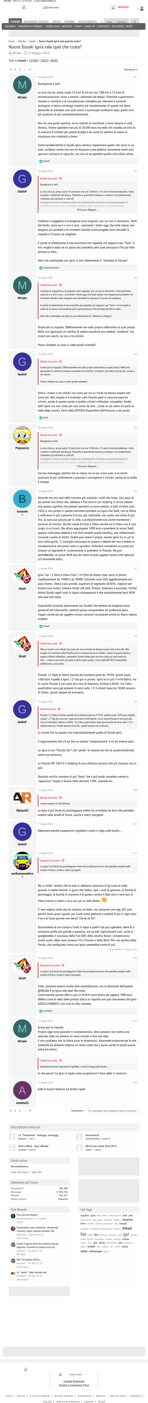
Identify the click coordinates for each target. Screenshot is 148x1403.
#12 (135, 853)
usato (84, 1251)
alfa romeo (102, 1215)
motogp (117, 1239)
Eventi (78, 26)
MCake (16, 53)
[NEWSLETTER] (25, 8)
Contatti (67, 1381)
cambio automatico (104, 1223)
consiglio (85, 1228)
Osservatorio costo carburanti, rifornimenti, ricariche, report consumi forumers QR (38, 1229)
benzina (128, 1219)
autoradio (107, 1220)
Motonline (100, 1396)
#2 (135, 171)
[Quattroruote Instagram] (115, 1369)
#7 (135, 568)
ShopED (101, 1402)
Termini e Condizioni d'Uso (74, 1385)
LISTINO (33, 60)
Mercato (67, 26)
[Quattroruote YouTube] (124, 1369)
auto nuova (86, 1220)
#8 (135, 636)
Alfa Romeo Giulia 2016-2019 (101, 1146)
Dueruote (21, 1396)
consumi (117, 1228)
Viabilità (89, 26)
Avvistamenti (92, 1135)
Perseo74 (63, 1199)
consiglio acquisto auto (101, 1228)
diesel (127, 1228)
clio (116, 1223)
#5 (135, 427)
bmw (83, 1223)
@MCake (43, 990)
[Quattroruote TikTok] (119, 1369)
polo (120, 1242)
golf (120, 1235)
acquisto (85, 1215)
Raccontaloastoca (19, 1166)
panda (102, 1242)
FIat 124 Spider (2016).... (30, 1259)
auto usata (97, 1220)
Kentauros (22, 1138)
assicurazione (114, 1215)
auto (131, 1215)
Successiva (129, 69)
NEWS (54, 60)
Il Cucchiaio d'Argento (40, 1396)
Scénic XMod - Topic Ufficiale (33, 1146)
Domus (9, 1396)
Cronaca (10, 26)
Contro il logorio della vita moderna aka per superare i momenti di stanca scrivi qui (38, 1245)
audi (125, 1215)
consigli (123, 1223)
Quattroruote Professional (68, 1402)
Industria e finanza (30, 26)
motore (125, 1239)
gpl (126, 1234)
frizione (103, 1235)
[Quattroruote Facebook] (111, 1369)
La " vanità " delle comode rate (32, 1272)
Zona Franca (22, 1238)
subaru (105, 1246)
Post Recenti (19, 1209)
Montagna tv (136, 1396)
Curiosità (103, 26)
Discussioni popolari (25, 1127)
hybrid (90, 1239)
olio (90, 1242)
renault (91, 1246)
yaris (106, 1251)
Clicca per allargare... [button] (87, 209)
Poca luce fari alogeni (27, 1214)
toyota (125, 1246)
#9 (135, 701)
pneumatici (112, 1242)
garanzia (113, 1235)
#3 (135, 277)
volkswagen (95, 1251)
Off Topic (21, 1254)
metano (108, 1239)
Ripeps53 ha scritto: (50, 860)
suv (111, 1246)
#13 (135, 958)
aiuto (93, 1215)
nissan (84, 1242)
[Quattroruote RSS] (132, 1369)
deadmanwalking (93, 1138)
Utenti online (19, 1160)
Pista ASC (47, 1402)
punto (83, 1246)
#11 (135, 824)
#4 (135, 354)
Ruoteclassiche (85, 1396)
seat (99, 1246)
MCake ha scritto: (49, 178)
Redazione (79, 1381)
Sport (129, 26)
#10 (135, 790)
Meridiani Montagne (64, 1396)
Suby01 (89, 1150)
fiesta (89, 1235)
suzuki (117, 1246)
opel (95, 1242)
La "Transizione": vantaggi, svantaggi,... (39, 1135)
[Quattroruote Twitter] (128, 1369)
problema (128, 1242)
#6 (135, 491)
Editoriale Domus (118, 1396)
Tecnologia (52, 26)
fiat (83, 1234)
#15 (135, 1082)
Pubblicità (88, 1402)
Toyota (20, 1222)
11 (30, 69)
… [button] (25, 69)
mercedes (99, 1239)
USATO (44, 60)
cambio (90, 1223)
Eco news (118, 26)
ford (96, 1234)
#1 (135, 77)
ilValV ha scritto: (48, 709)
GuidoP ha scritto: (49, 285)
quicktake (22, 1150)
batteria (117, 1220)
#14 (135, 1021)
